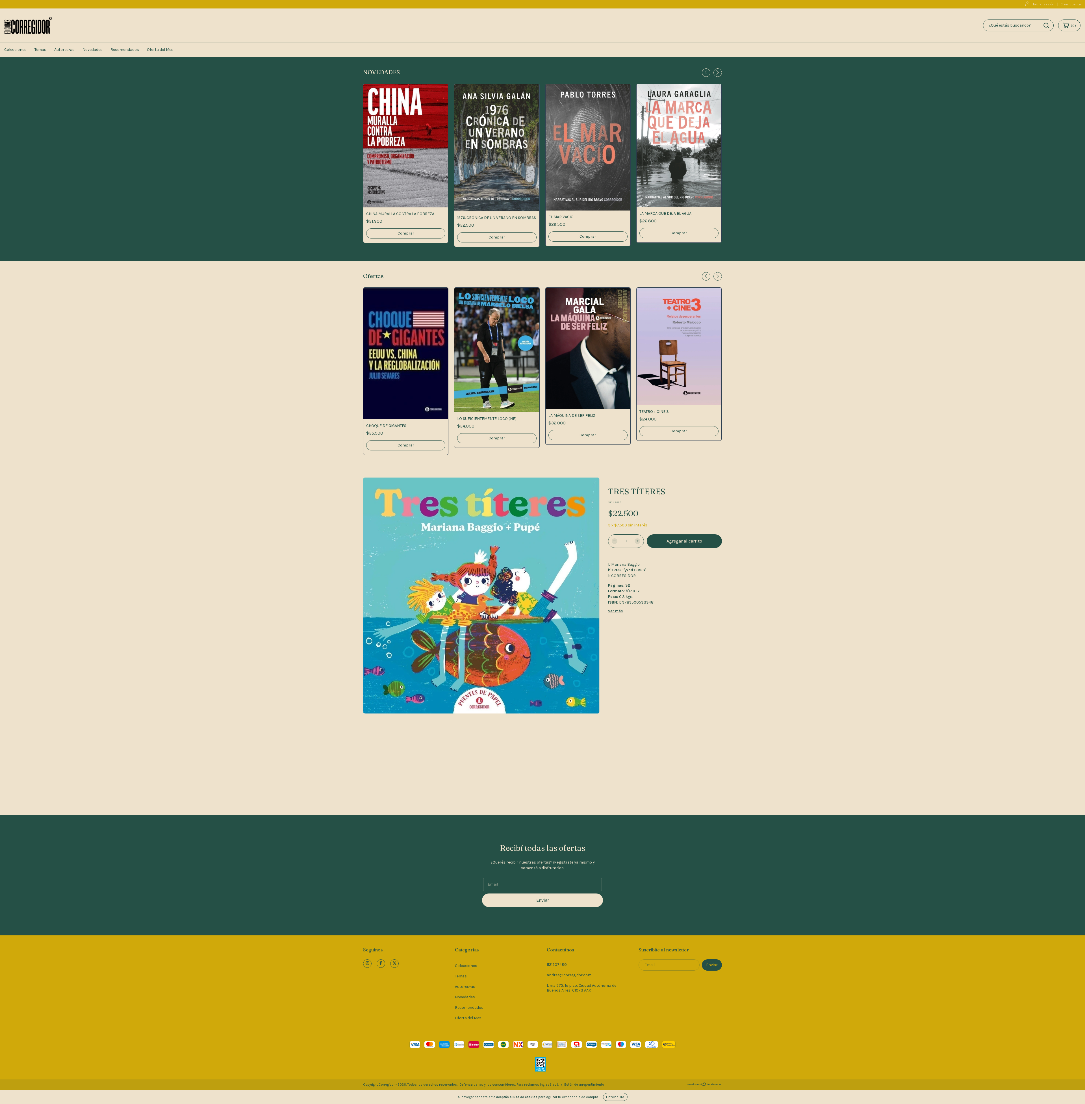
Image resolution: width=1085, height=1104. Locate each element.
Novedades (93, 49)
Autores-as (64, 49)
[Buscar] (1046, 25)
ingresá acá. (549, 1084)
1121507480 (557, 964)
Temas (40, 49)
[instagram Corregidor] (367, 963)
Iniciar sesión (1043, 4)
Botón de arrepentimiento (584, 1084)
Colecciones (15, 49)
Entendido (615, 1097)
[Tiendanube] (704, 1085)
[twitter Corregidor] (394, 963)
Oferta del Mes (160, 49)
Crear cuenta (1070, 4)
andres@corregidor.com (569, 975)
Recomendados (124, 49)
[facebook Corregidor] (381, 963)
